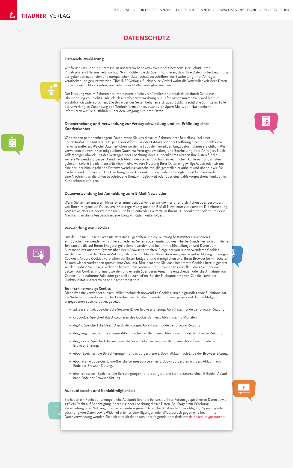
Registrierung (277, 10)
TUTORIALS (122, 10)
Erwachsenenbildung (237, 10)
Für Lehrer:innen (153, 10)
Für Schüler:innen (193, 10)
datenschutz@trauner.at (207, 417)
